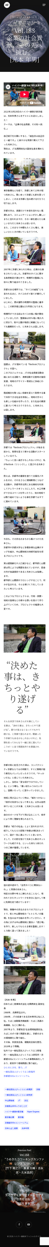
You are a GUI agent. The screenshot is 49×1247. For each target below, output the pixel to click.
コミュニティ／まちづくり (24, 17)
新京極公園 (9, 1117)
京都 (38, 1089)
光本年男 (25, 1128)
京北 (26, 1100)
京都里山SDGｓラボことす (16, 1106)
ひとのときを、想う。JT (15, 1067)
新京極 (21, 1117)
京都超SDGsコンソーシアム (17, 1075)
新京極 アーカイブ (24, 22)
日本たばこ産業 (11, 1128)
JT (19, 1100)
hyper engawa (33, 1112)
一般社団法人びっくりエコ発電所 (19, 1071)
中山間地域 (9, 1100)
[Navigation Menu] (44, 5)
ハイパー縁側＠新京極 (14, 1112)
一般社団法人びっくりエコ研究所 (18, 1095)
